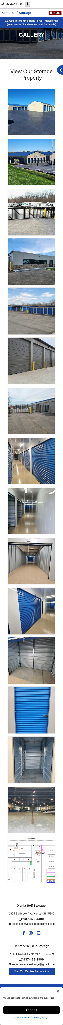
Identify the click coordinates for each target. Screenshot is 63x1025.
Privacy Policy (40, 1018)
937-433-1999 (33, 959)
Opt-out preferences (23, 1018)
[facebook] (27, 4)
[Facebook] (24, 933)
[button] (58, 991)
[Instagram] (30, 933)
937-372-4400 (13, 4)
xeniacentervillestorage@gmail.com (33, 923)
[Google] (38, 933)
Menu (56, 12)
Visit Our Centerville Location (31, 971)
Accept (31, 1010)
